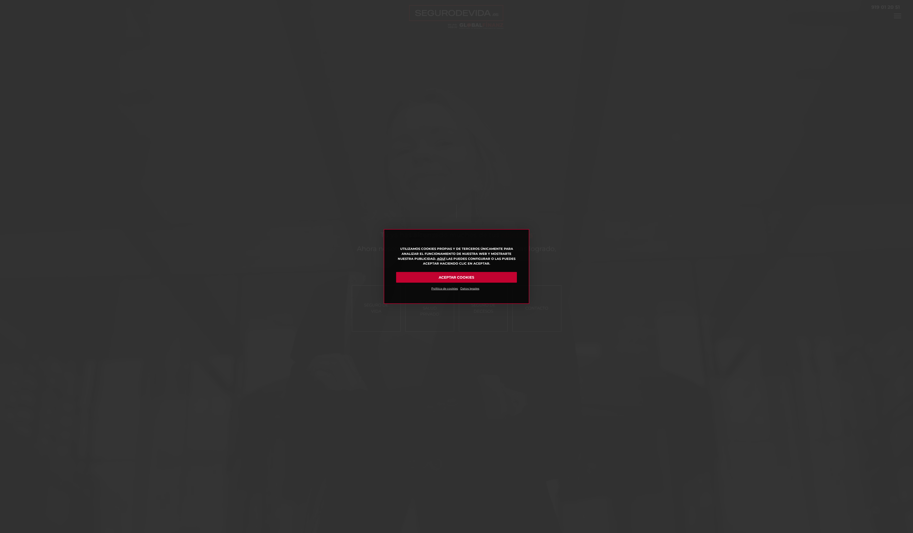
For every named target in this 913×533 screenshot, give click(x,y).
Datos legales (469, 288)
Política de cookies (444, 288)
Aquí (441, 259)
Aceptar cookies (456, 277)
